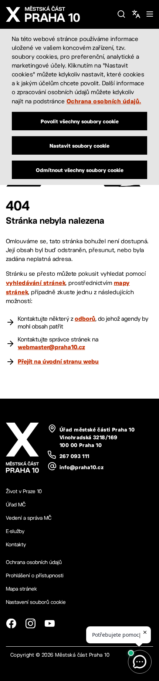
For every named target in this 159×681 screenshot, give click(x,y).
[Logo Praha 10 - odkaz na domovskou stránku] (58, 14)
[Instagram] (30, 623)
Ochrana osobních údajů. (104, 101)
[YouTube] (49, 623)
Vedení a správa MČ (28, 518)
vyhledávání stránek (35, 282)
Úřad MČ (16, 505)
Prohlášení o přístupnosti (35, 575)
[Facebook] (11, 623)
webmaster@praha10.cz (51, 347)
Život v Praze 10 (24, 491)
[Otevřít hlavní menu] (149, 14)
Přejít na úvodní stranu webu (58, 361)
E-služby (15, 531)
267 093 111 (74, 456)
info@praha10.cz (82, 467)
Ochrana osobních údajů (34, 562)
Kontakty (16, 544)
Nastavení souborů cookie (36, 602)
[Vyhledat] (121, 14)
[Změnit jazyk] (136, 14)
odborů (85, 318)
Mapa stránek (21, 589)
